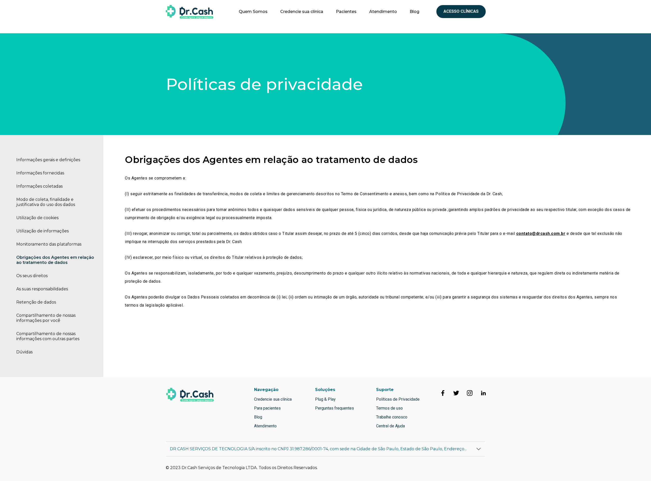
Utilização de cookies (37, 217)
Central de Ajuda (390, 426)
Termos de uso (389, 408)
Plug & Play (325, 399)
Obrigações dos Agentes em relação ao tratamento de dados (55, 260)
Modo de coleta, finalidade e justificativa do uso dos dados (45, 202)
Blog (414, 11)
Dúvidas (24, 352)
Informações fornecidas (40, 173)
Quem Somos (253, 11)
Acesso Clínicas (461, 11)
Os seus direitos (32, 275)
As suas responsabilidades (42, 289)
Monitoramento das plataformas (48, 244)
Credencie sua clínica (301, 11)
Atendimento (383, 11)
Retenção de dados (36, 302)
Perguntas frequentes (334, 408)
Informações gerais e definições (48, 159)
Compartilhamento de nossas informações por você (46, 318)
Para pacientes (267, 408)
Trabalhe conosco (391, 417)
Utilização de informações (42, 231)
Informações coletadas (39, 186)
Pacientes (346, 11)
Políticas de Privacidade (398, 399)
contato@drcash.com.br (541, 233)
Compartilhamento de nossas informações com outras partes (47, 336)
